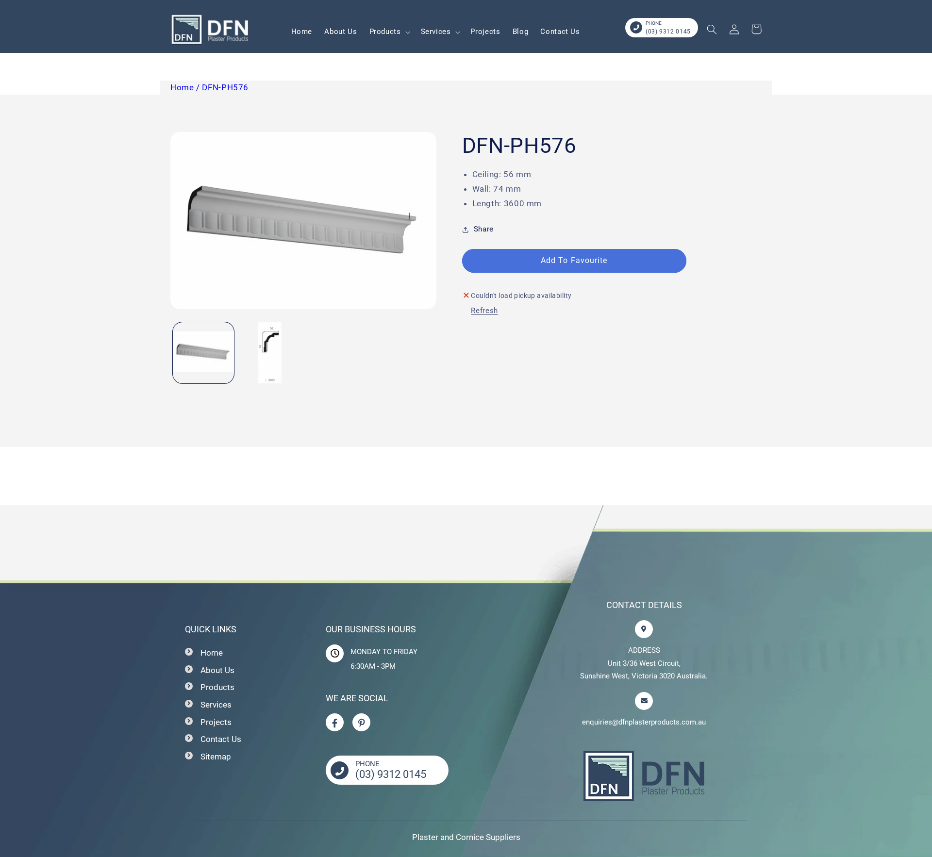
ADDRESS (644, 650)
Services (216, 704)
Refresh (484, 310)
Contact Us (220, 739)
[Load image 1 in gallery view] (203, 352)
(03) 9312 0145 (668, 31)
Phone (654, 23)
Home (211, 653)
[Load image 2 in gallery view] (269, 352)
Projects (216, 722)
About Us (217, 670)
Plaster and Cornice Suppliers (466, 837)
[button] (389, 32)
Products (217, 687)
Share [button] (484, 229)
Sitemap (215, 756)
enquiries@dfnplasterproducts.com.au (644, 722)
